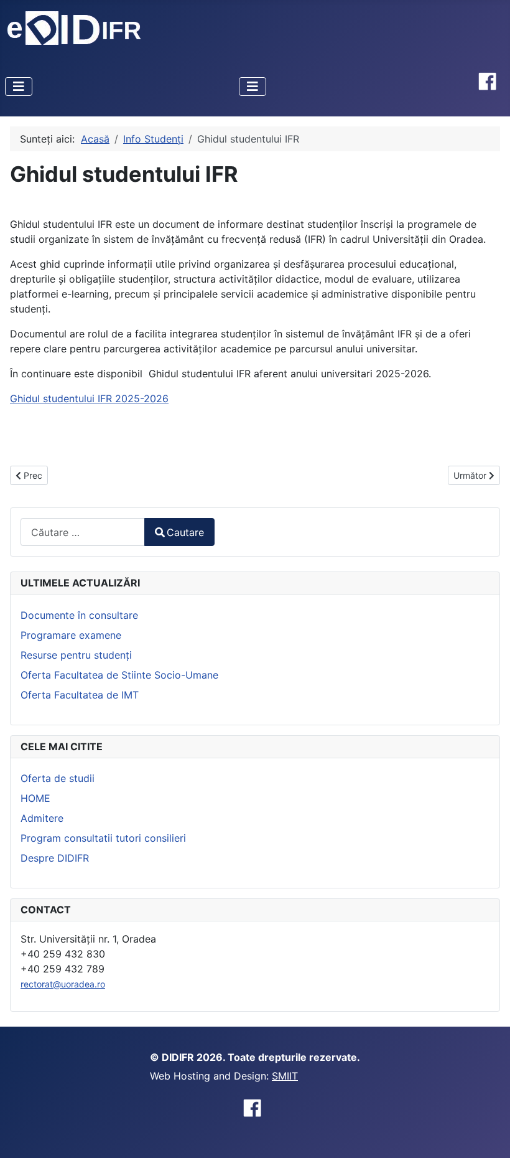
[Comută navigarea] (18, 86)
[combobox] (83, 532)
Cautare (185, 532)
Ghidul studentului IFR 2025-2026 (89, 398)
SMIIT (285, 1076)
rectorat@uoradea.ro (63, 984)
